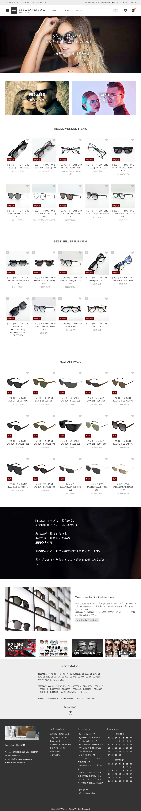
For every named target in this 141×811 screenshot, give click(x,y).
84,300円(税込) (123, 493)
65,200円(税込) (70, 447)
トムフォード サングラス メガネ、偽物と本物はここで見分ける (90, 782)
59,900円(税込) (18, 404)
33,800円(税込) (96, 171)
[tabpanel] (70, 44)
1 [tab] (68, 71)
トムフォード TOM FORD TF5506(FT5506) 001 (97, 166)
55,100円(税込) (44, 404)
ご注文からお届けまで (88, 741)
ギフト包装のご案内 (87, 793)
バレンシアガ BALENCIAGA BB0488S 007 (123, 487)
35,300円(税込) (123, 447)
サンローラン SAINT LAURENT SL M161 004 (44, 442)
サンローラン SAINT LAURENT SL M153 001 (18, 399)
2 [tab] (72, 71)
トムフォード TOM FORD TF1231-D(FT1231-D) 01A (18, 166)
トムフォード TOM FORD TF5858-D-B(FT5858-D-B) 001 (123, 214)
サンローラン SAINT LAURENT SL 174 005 (123, 442)
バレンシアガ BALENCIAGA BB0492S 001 (96, 487)
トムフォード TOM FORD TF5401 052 (97, 325)
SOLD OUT (97, 217)
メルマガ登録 (55, 755)
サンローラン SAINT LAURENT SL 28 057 (44, 399)
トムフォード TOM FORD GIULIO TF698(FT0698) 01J (70, 214)
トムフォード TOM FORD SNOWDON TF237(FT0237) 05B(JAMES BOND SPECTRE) (18, 329)
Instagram (21, 763)
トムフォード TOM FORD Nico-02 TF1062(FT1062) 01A (123, 168)
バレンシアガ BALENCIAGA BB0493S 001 (70, 487)
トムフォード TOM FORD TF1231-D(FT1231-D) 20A (44, 166)
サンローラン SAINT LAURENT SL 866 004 (123, 399)
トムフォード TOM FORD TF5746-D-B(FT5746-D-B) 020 (44, 214)
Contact (67, 10)
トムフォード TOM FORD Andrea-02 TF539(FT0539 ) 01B (17, 281)
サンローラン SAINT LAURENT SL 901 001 (70, 442)
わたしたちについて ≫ (87, 620)
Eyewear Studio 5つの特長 (89, 738)
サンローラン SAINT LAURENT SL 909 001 (18, 485)
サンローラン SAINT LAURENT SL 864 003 (96, 442)
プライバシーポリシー (59, 748)
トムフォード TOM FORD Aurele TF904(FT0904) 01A (18, 214)
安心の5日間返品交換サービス (91, 745)
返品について (55, 741)
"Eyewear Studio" (68, 809)
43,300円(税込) (18, 491)
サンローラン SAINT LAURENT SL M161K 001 (18, 442)
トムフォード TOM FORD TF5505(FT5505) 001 (70, 166)
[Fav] (126, 10)
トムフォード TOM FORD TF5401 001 (70, 325)
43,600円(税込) (18, 171)
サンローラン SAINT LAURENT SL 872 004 (96, 399)
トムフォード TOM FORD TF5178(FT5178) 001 (97, 279)
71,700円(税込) (70, 404)
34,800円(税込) (70, 220)
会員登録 (106, 2)
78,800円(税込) (70, 493)
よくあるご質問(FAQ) (87, 755)
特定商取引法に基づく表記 (60, 745)
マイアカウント (130, 2)
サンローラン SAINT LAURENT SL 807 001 (70, 399)
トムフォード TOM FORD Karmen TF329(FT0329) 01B (70, 281)
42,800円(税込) (123, 174)
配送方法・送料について (59, 734)
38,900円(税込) (18, 220)
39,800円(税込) (44, 287)
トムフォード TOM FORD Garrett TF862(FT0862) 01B (44, 327)
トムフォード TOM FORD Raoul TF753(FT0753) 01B (97, 212)
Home (54, 10)
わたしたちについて (87, 734)
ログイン (117, 2)
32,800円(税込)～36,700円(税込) (70, 172)
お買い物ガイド (93, 2)
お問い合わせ (55, 751)
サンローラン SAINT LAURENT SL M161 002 (44, 485)
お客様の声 (83, 790)
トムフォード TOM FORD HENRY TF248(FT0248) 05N (44, 281)
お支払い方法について (59, 738)
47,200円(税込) (96, 404)
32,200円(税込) (70, 287)
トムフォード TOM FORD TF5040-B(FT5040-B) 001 (123, 279)
